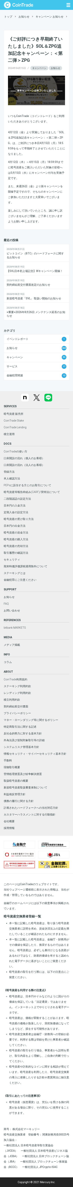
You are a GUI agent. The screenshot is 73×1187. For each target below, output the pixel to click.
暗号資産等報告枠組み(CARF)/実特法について (32, 492)
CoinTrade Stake (14, 420)
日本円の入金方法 (15, 505)
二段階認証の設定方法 (17, 498)
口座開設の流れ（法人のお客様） (24, 465)
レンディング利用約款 (17, 692)
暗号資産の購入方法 (16, 539)
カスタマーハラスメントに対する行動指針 (29, 814)
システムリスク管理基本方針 (21, 746)
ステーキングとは (15, 573)
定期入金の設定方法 (16, 512)
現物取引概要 (12, 767)
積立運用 (9, 434)
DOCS (7, 443)
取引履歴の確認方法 (16, 552)
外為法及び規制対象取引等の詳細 (24, 740)
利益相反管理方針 (15, 794)
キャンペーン (39, 68)
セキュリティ (12, 559)
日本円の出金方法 (15, 525)
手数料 (8, 760)
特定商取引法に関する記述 (20, 726)
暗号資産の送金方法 (16, 532)
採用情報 (9, 828)
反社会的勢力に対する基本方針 (23, 733)
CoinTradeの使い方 (15, 451)
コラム (8, 662)
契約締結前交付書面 (16, 706)
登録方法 (9, 471)
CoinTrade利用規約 (15, 679)
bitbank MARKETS (15, 627)
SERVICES (10, 406)
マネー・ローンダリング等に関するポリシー (31, 719)
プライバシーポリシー (17, 713)
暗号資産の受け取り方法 (19, 519)
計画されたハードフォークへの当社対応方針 (31, 807)
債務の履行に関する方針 (19, 801)
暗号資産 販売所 (13, 413)
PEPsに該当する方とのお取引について (27, 485)
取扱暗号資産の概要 (16, 780)
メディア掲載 (12, 644)
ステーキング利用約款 (17, 686)
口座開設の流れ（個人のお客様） (24, 458)
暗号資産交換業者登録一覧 (22, 916)
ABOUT (8, 671)
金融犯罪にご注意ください (20, 579)
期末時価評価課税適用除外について (25, 566)
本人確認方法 (12, 478)
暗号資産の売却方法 (16, 546)
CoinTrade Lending (15, 427)
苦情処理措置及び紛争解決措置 (23, 774)
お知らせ (55, 68)
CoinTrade (18, 5)
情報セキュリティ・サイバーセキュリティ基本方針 (35, 753)
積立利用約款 (12, 699)
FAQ (6, 603)
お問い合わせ (12, 610)
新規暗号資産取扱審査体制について (25, 787)
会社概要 (9, 821)
